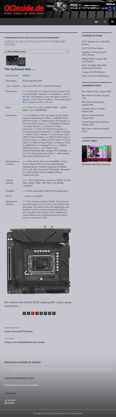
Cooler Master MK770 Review (19, 330)
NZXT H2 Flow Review (92, 48)
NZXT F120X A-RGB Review (95, 76)
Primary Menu (112, 21)
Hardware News (91, 85)
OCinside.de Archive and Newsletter (22, 385)
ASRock (26, 75)
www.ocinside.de (60, 413)
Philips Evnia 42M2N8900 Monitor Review (25, 340)
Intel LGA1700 (31, 37)
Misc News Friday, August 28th (96, 91)
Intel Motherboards (49, 37)
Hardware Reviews (14, 37)
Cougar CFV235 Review (93, 72)
